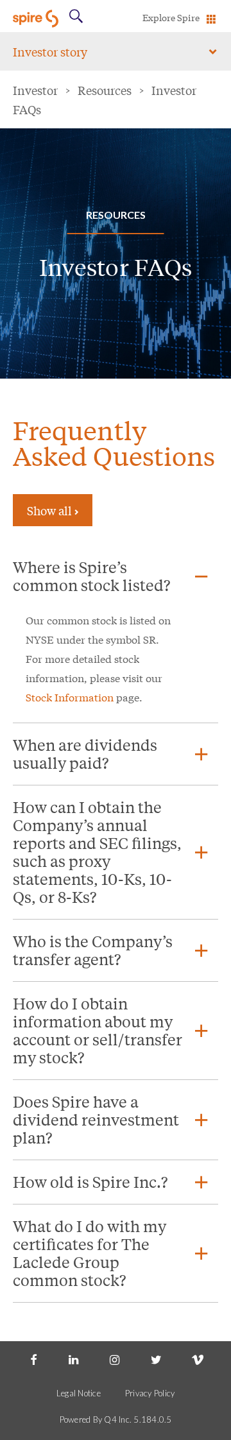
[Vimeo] (197, 1360)
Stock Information (70, 696)
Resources (105, 89)
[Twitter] (156, 1360)
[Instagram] (115, 1360)
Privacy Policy (150, 1393)
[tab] (115, 576)
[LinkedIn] (74, 1360)
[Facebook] (33, 1360)
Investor (35, 89)
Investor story (50, 51)
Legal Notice (78, 1393)
